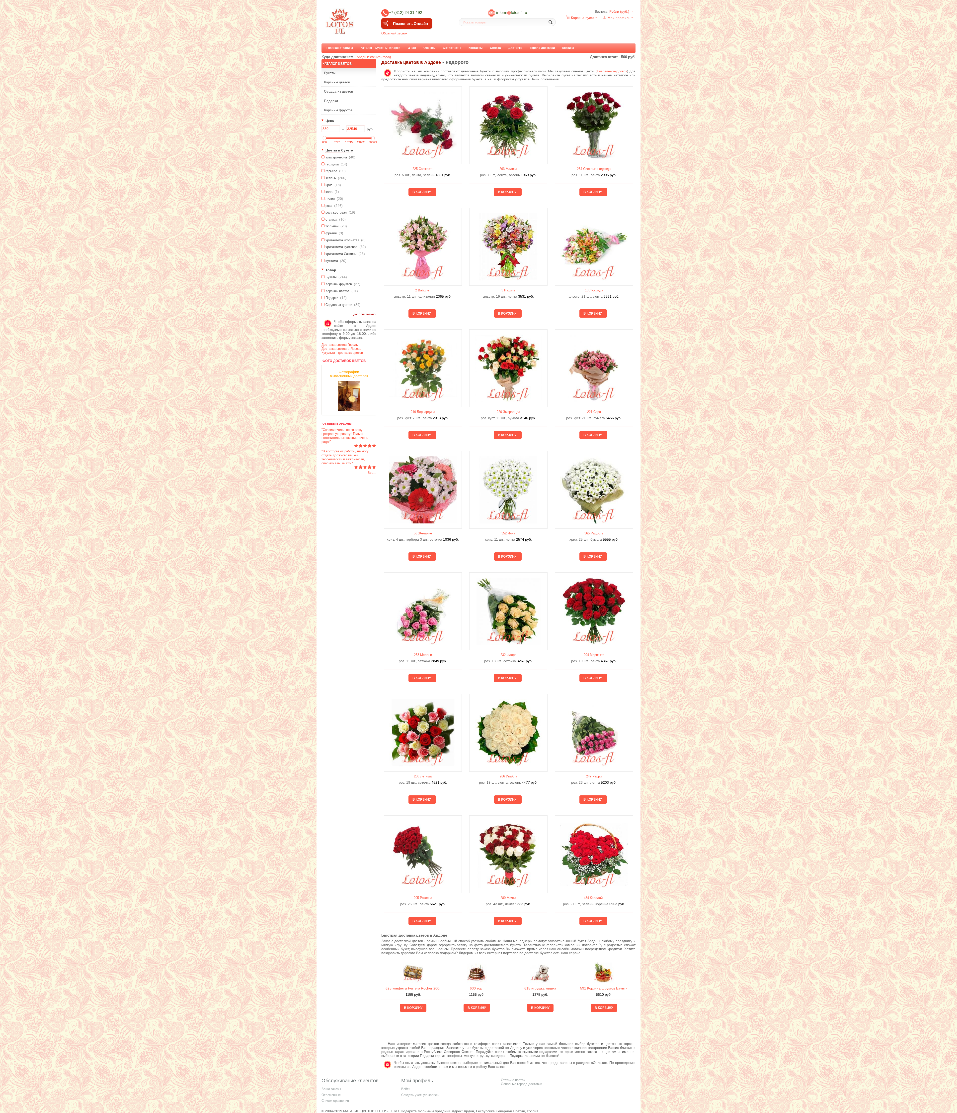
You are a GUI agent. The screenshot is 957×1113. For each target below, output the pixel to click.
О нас (412, 48)
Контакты (475, 48)
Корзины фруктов (338, 110)
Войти (405, 1089)
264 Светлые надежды (594, 169)
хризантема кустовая (345, 247)
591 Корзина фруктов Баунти (604, 988)
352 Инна (508, 533)
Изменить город (379, 57)
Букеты (329, 73)
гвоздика (336, 164)
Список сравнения (335, 1101)
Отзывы (429, 48)
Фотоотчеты (452, 48)
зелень (335, 178)
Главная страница (339, 48)
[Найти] (550, 22)
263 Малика (508, 169)
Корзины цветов (337, 82)
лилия (334, 199)
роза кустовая (340, 212)
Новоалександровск (612, 71)
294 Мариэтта (594, 655)
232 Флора (508, 655)
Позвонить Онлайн (410, 23)
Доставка (515, 48)
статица (335, 219)
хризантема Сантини (345, 254)
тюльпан (336, 226)
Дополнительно (364, 314)
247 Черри (594, 776)
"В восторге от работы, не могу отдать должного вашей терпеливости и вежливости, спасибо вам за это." (345, 457)
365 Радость (593, 533)
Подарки (331, 101)
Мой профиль (619, 18)
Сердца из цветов (338, 91)
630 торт (477, 988)
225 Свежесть (422, 169)
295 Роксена (423, 898)
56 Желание (423, 533)
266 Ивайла (508, 776)
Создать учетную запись (420, 1095)
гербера (335, 171)
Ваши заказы (331, 1089)
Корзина (568, 48)
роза (334, 206)
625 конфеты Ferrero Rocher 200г (413, 988)
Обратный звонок (394, 33)
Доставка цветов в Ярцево (341, 349)
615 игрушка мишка (540, 988)
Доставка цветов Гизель (339, 345)
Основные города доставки (521, 1084)
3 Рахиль (508, 290)
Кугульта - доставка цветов (342, 353)
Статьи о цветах (513, 1080)
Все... (372, 473)
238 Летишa (423, 776)
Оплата (495, 48)
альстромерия (340, 157)
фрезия (334, 233)
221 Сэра (594, 412)
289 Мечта (508, 898)
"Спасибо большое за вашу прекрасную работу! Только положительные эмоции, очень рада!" (344, 436)
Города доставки (542, 48)
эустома (335, 261)
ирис (333, 185)
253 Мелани (423, 655)
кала (332, 192)
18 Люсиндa (594, 290)
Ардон (361, 57)
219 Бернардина (423, 412)
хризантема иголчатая (345, 240)
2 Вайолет (423, 290)
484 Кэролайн (594, 898)
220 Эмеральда (508, 412)
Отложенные (331, 1095)
